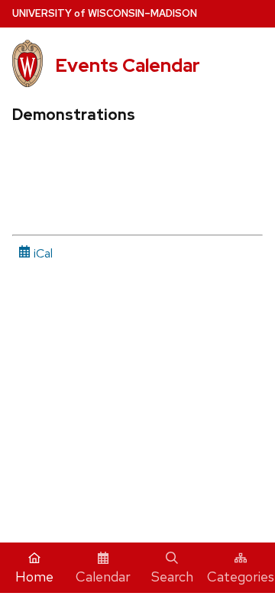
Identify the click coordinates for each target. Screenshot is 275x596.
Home (34, 576)
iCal (42, 253)
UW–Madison (104, 13)
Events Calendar (127, 65)
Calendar (103, 576)
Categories (240, 576)
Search (172, 576)
